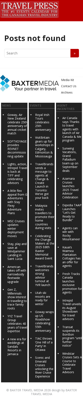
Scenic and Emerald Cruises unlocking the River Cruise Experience (44, 367)
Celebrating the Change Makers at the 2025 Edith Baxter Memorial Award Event (44, 247)
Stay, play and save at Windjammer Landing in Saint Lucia (17, 251)
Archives (67, 92)
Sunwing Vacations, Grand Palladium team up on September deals (70, 159)
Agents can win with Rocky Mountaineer (71, 233)
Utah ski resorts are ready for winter (42, 298)
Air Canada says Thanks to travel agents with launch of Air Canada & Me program (71, 129)
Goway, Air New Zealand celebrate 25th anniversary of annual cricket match (17, 124)
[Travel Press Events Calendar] (29, 8)
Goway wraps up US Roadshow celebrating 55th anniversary (44, 321)
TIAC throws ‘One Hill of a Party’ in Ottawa (44, 344)
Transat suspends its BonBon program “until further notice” (72, 336)
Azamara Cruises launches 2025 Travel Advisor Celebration (70, 188)
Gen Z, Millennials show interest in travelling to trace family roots (17, 299)
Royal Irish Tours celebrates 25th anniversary (43, 122)
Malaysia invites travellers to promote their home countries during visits (44, 217)
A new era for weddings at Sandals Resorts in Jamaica (16, 346)
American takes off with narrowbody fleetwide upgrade (16, 274)
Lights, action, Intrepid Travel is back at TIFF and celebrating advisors (17, 173)
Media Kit (67, 80)
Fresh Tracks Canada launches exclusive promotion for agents (72, 283)
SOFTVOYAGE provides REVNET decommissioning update (17, 148)
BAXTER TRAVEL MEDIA (26, 390)
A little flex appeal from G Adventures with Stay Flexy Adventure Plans (17, 202)
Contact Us (68, 86)
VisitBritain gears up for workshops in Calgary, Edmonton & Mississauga (44, 146)
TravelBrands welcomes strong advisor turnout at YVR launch (44, 275)
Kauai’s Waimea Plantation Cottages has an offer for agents (71, 256)
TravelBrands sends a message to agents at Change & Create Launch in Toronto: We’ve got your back (44, 181)
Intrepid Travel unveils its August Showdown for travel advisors (71, 309)
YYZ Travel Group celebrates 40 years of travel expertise (17, 323)
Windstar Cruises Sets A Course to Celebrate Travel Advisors (72, 363)
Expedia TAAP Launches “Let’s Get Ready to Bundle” (72, 212)
